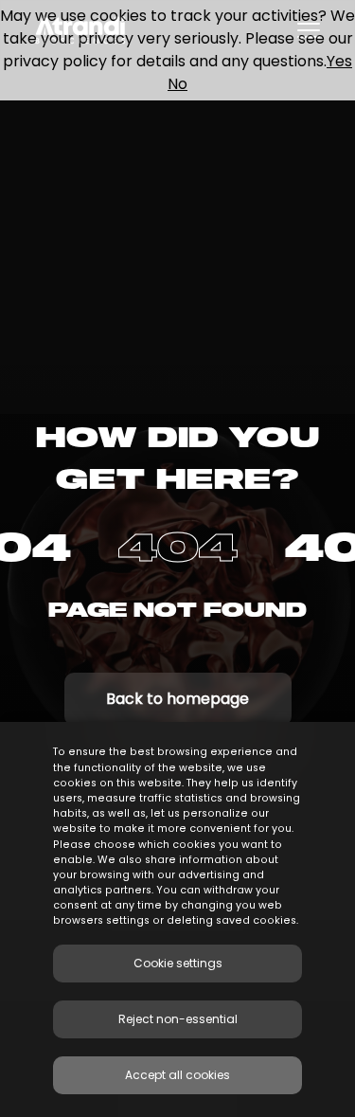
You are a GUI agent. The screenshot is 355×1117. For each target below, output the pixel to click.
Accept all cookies (177, 1075)
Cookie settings (177, 963)
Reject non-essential (178, 1019)
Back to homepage (177, 699)
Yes (339, 61)
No (177, 84)
